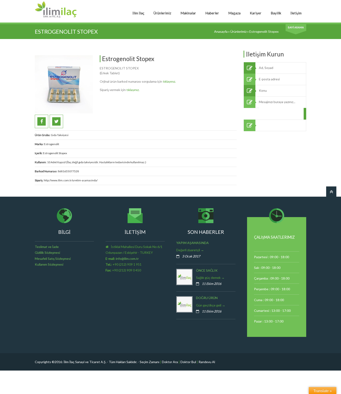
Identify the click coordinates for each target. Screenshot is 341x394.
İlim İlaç (138, 13)
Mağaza (234, 13)
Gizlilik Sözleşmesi (47, 252)
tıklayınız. (169, 81)
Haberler (212, 13)
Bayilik (276, 13)
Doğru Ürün (207, 298)
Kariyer (255, 13)
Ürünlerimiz (162, 13)
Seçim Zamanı (149, 362)
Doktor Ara (170, 362)
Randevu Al (207, 362)
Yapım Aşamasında (192, 243)
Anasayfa (221, 31)
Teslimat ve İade (47, 247)
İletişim (296, 13)
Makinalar (188, 13)
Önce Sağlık (207, 270)
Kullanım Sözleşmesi (49, 264)
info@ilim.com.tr (127, 258)
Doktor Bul (188, 362)
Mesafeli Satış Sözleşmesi (53, 258)
